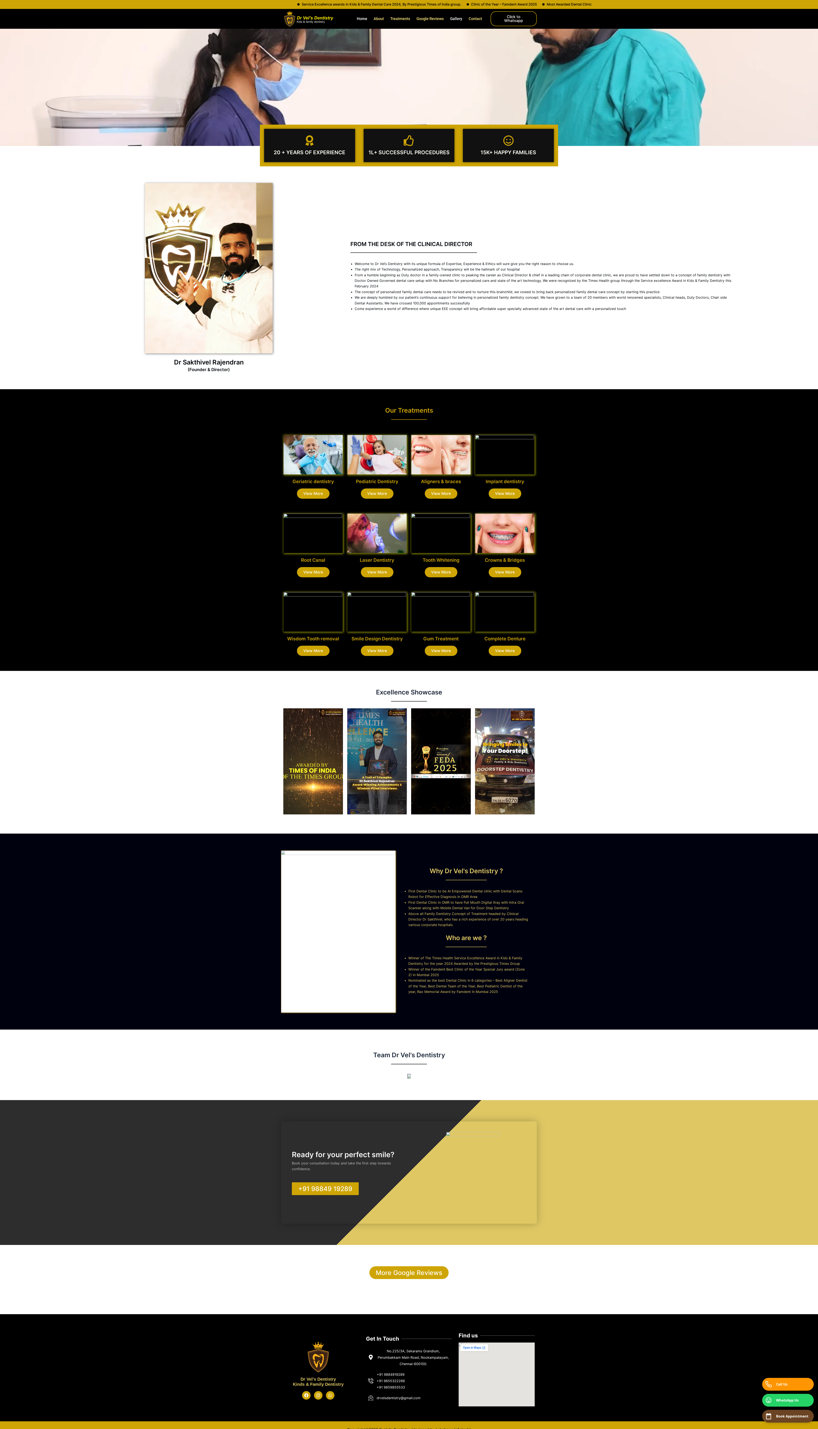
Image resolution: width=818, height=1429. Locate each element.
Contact (475, 18)
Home (362, 18)
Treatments (400, 18)
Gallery (456, 18)
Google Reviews (430, 18)
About (379, 18)
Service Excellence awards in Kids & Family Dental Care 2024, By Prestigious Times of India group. (682, 4)
